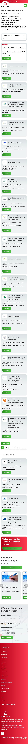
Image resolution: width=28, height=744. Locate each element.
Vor (1, 585)
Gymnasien (3, 663)
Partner (2, 697)
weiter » (23, 447)
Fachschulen (4, 669)
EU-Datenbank (13, 1)
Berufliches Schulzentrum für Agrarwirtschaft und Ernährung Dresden (16, 297)
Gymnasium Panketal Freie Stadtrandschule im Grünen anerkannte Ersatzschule (16, 104)
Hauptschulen (4, 657)
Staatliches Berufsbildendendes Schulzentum (14, 337)
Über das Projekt (5, 688)
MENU (25, 5)
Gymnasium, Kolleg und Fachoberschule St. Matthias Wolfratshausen (16, 217)
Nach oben (6, 443)
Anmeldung (3, 679)
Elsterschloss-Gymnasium (16, 66)
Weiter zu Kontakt (6, 637)
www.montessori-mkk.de (12, 487)
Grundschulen (4, 654)
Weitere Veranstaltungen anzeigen (11, 567)
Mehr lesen (6, 58)
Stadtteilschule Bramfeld (15, 143)
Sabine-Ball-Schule (13, 316)
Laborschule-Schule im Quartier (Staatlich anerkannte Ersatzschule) (15, 400)
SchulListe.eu (4, 16)
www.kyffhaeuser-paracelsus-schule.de (15, 528)
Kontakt (2, 700)
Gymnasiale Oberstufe (14, 16)
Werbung (3, 685)
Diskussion (3, 691)
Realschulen (4, 660)
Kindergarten (4, 651)
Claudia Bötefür (13, 498)
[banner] (5, 4)
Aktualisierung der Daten (6, 682)
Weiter (26, 585)
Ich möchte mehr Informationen (12, 548)
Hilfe (2, 694)
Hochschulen (4, 671)
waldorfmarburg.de (10, 469)
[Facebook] (2, 733)
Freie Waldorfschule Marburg (17, 48)
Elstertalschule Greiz (14, 162)
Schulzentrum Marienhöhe (16, 259)
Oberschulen (4, 666)
